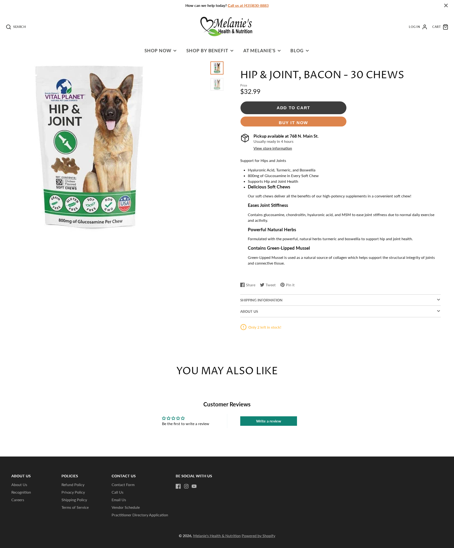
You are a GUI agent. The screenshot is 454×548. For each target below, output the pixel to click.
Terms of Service (75, 507)
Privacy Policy (73, 492)
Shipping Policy (74, 499)
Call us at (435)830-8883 (248, 5)
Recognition (21, 492)
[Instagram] (186, 486)
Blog (297, 50)
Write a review (268, 421)
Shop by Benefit (207, 50)
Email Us (119, 499)
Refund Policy (72, 484)
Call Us (117, 492)
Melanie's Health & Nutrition (217, 535)
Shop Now (157, 50)
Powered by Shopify (258, 535)
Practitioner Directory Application (140, 515)
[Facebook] (178, 486)
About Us (19, 484)
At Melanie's (259, 50)
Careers (17, 499)
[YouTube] (194, 486)
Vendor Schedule (126, 507)
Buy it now (293, 122)
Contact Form (123, 484)
